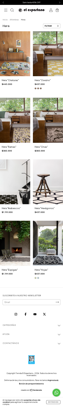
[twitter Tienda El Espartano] (44, 314)
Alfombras (14, 20)
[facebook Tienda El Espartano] (25, 314)
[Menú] (6, 10)
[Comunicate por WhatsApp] (56, 393)
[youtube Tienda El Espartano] (35, 314)
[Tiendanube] (32, 390)
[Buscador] (12, 10)
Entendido (53, 402)
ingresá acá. (53, 380)
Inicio (5, 20)
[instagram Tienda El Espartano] (16, 314)
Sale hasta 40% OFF (31, 2)
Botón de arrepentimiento (31, 384)
